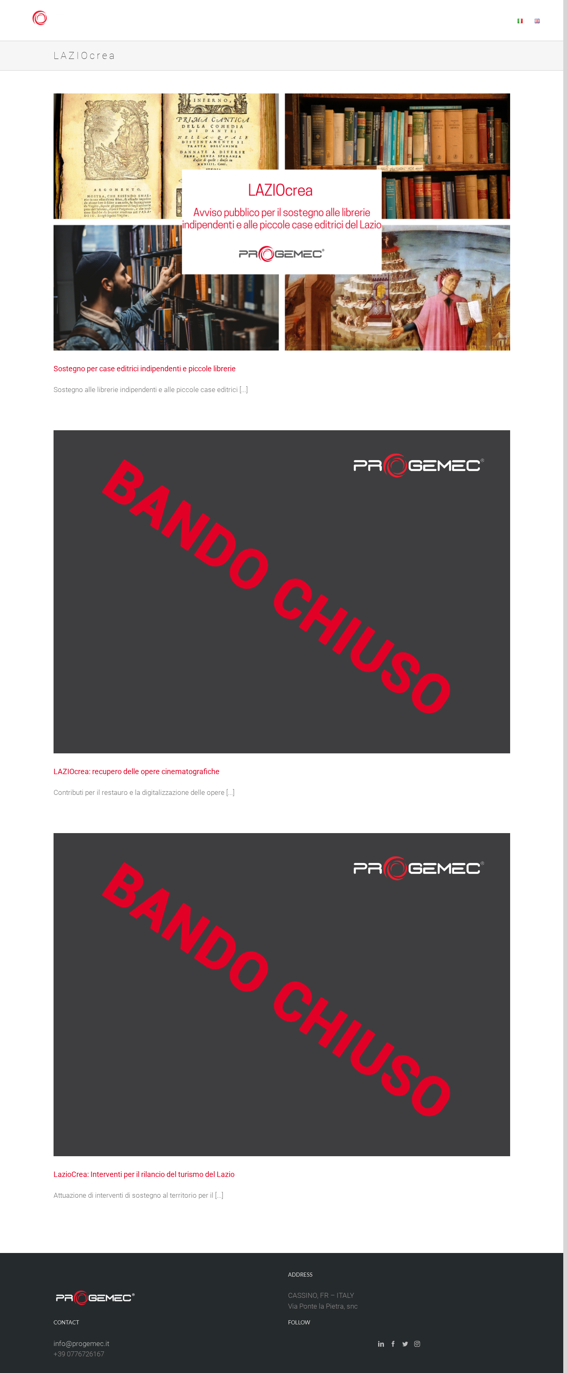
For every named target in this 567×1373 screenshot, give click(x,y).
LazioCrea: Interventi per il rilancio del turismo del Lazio (144, 1174)
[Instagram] (417, 1344)
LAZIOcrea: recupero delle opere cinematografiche (137, 771)
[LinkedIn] (381, 1344)
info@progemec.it (81, 1343)
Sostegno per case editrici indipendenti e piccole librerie (145, 368)
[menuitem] (268, 20)
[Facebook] (393, 1344)
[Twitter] (405, 1344)
